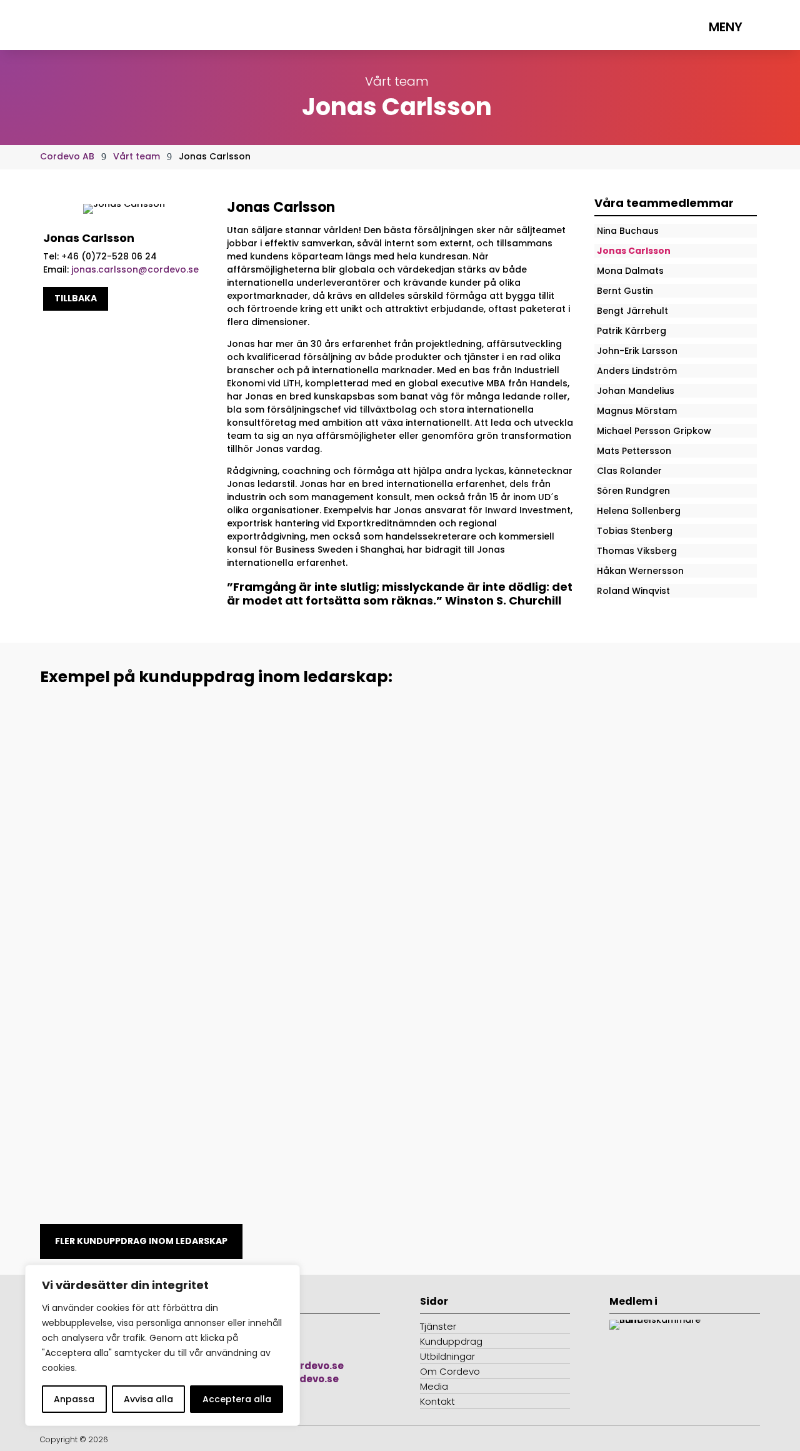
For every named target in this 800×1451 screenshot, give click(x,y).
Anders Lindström (637, 370)
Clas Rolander (629, 470)
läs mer (79, 818)
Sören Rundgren (633, 491)
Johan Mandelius (635, 390)
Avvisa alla (148, 1399)
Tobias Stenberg (634, 531)
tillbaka (75, 298)
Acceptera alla (236, 1399)
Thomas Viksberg (637, 551)
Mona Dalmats (630, 270)
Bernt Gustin (625, 290)
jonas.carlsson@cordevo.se (135, 269)
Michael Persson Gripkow (654, 430)
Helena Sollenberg (639, 511)
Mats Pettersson (634, 450)
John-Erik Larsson (637, 350)
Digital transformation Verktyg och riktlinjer (178, 1088)
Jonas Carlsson (634, 250)
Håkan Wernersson (640, 571)
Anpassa (74, 1399)
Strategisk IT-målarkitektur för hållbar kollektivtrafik (205, 740)
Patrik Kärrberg (631, 330)
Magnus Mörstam (637, 410)
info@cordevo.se (301, 1365)
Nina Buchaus (628, 230)
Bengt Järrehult (632, 310)
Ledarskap (76, 759)
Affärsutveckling (142, 759)
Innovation (76, 1107)
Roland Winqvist (633, 591)
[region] (162, 1345)
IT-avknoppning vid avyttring (137, 914)
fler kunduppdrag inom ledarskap (141, 1241)
